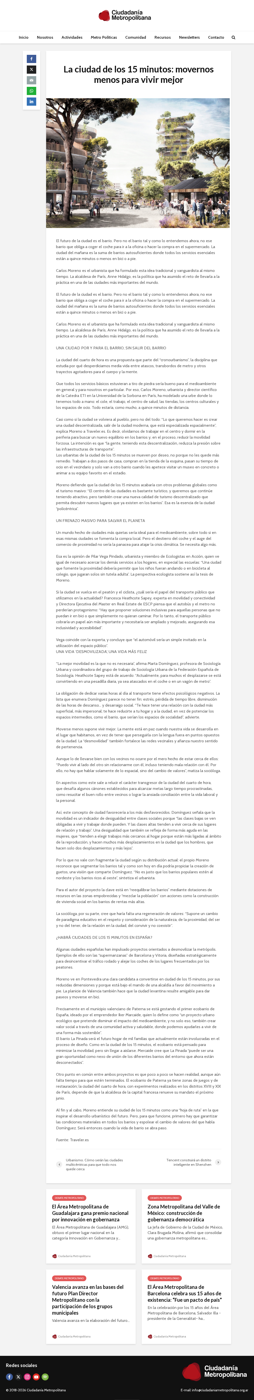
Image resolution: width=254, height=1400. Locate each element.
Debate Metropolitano (69, 1198)
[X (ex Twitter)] (18, 1376)
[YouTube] (36, 1376)
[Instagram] (27, 1376)
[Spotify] (45, 1376)
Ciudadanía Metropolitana (74, 1256)
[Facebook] (9, 1376)
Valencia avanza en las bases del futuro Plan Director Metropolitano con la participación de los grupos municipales (88, 1300)
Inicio (24, 37)
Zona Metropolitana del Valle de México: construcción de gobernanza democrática (184, 1213)
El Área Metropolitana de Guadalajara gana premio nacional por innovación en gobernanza (90, 1213)
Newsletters (189, 37)
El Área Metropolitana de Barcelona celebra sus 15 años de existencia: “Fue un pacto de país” (185, 1293)
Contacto (216, 37)
